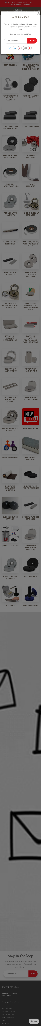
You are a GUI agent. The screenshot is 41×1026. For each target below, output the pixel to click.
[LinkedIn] (15, 48)
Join (32, 41)
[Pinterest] (20, 48)
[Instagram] (25, 48)
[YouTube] (30, 48)
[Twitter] (10, 48)
